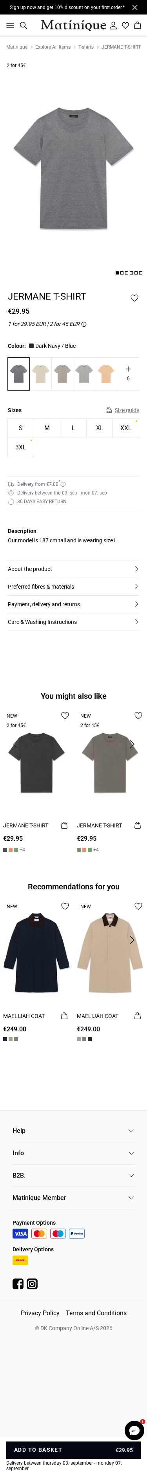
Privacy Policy (40, 1313)
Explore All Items (53, 47)
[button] (73, 569)
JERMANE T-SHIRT (121, 47)
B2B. (19, 1175)
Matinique (16, 47)
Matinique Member (39, 1198)
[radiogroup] (73, 438)
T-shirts (86, 47)
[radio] (21, 428)
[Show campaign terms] (84, 324)
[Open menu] (9, 25)
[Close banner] (135, 7)
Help (19, 1130)
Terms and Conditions (96, 1313)
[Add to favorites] (134, 298)
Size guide (127, 410)
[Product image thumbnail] (117, 272)
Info (18, 1153)
